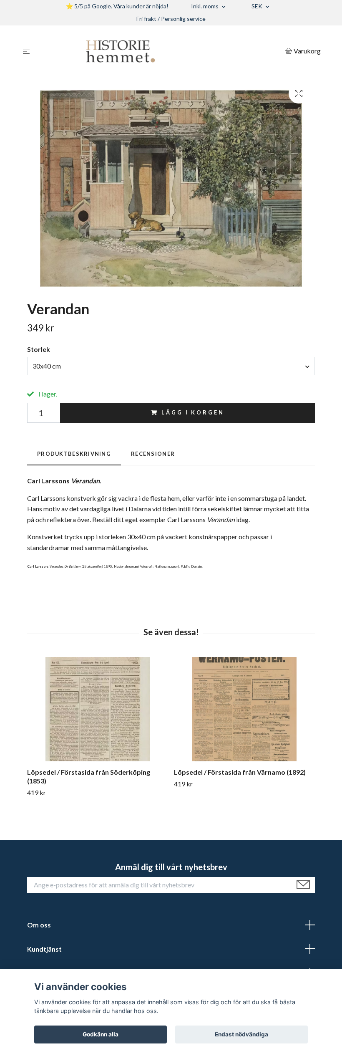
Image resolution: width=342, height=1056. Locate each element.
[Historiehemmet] (159, 51)
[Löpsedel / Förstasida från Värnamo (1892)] (244, 709)
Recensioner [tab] (153, 453)
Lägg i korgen (192, 412)
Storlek (38, 349)
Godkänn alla (100, 1034)
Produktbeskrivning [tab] (74, 453)
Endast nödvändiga (241, 1034)
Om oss (39, 925)
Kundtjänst (44, 949)
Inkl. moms (205, 6)
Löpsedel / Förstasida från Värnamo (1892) (240, 772)
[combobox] (171, 366)
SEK (257, 6)
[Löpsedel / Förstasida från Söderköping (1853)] (97, 709)
